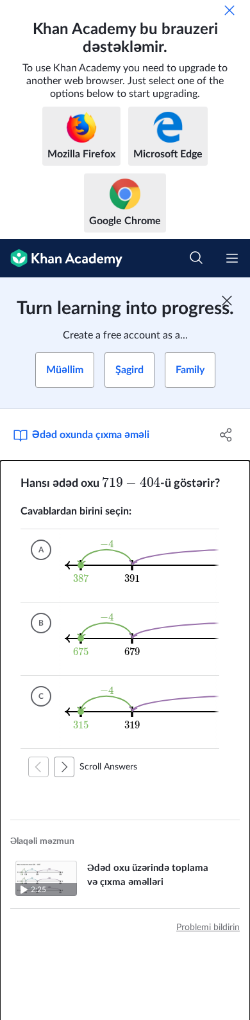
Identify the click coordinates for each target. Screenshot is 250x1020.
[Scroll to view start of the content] (38, 767)
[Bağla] (229, 10)
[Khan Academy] (61, 258)
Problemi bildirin (208, 927)
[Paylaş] (226, 435)
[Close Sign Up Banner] (227, 300)
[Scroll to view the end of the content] (64, 767)
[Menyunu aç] (232, 258)
